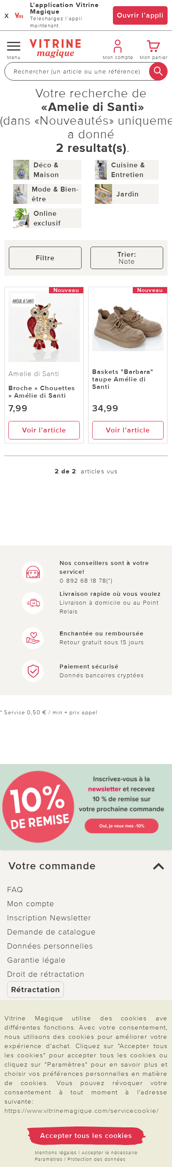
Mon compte (30, 903)
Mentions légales (56, 1153)
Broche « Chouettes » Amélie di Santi (41, 391)
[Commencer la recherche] (158, 71)
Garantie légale (36, 960)
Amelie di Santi (33, 373)
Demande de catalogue (51, 932)
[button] (86, 866)
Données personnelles (50, 946)
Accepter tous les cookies (86, 1135)
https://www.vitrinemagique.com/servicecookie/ (81, 1111)
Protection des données (96, 1159)
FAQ (15, 889)
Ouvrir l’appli (140, 15)
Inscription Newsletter (49, 918)
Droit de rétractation (46, 974)
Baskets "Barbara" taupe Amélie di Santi (122, 379)
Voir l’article (44, 430)
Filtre (45, 258)
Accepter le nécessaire (110, 1153)
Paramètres (49, 1159)
